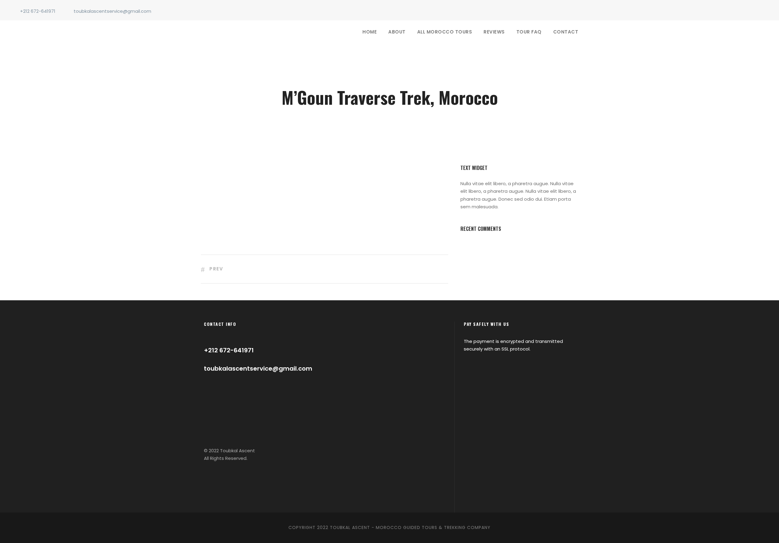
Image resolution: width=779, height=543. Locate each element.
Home (369, 32)
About (397, 32)
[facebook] (755, 11)
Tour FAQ (529, 32)
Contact (565, 32)
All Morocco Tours (444, 32)
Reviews (494, 32)
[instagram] (765, 11)
